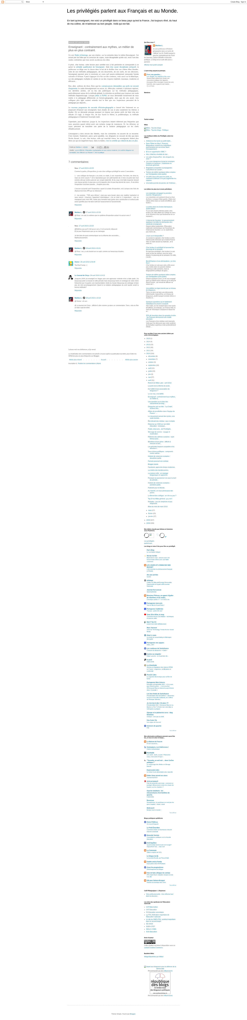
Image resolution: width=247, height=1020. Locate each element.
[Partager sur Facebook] (105, 147)
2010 (148, 353)
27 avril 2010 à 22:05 (86, 168)
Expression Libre (153, 770)
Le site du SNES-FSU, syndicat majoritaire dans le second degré (160, 920)
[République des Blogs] (160, 993)
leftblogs (150, 580)
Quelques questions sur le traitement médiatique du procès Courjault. (159, 303)
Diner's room (151, 635)
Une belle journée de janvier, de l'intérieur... (161, 183)
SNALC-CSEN (151, 929)
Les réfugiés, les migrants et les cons (158, 76)
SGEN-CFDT (150, 926)
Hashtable (150, 753)
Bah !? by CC (151, 622)
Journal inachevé (152, 777)
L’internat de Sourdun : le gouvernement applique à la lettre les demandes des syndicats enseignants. (160, 222)
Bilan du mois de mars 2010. (158, 506)
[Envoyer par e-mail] (98, 147)
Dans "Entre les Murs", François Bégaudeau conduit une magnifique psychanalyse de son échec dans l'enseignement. (158, 146)
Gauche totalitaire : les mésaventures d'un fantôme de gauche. (158, 793)
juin (149, 374)
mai (149, 377)
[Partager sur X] (103, 147)
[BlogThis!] (100, 147)
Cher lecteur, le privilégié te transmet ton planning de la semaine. (160, 248)
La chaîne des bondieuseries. (158, 470)
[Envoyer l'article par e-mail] (92, 147)
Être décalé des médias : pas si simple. (161, 421)
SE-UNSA (149, 924)
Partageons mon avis (154, 603)
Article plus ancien (131, 360)
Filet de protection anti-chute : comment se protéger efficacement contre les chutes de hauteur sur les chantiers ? (160, 785)
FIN (148, 728)
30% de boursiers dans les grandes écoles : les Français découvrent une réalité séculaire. (161, 317)
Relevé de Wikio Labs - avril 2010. (160, 383)
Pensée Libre (151, 675)
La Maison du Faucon (154, 742)
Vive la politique (99, 152)
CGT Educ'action (152, 907)
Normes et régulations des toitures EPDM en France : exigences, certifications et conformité (160, 669)
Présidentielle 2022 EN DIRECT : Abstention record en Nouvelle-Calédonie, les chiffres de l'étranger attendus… (160, 697)
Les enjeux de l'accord (154, 722)
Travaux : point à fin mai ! (154, 611)
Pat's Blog (150, 550)
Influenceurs (168, 971)
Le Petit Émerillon (153, 828)
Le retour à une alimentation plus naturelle (160, 772)
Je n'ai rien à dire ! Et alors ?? (157, 703)
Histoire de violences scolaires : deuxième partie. (159, 457)
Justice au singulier (154, 654)
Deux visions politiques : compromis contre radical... (160, 452)
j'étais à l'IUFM (100, 96)
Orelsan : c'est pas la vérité (155, 716)
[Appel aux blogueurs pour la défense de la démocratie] (160, 969)
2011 (148, 350)
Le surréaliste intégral (153, 552)
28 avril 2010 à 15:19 (93, 298)
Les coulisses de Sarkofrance (158, 648)
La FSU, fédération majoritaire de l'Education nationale (157, 916)
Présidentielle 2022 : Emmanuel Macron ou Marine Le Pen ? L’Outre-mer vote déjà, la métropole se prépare (160, 707)
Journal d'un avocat (154, 590)
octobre (151, 362)
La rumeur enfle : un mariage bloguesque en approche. (158, 474)
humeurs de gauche (154, 726)
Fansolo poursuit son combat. (158, 461)
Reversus (150, 800)
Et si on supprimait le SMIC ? (156, 152)
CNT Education (151, 910)
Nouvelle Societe (153, 835)
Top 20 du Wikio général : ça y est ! (160, 499)
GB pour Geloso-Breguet (156, 880)
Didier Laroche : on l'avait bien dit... (157, 656)
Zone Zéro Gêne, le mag (155, 614)
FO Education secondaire (155, 912)
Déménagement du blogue (155, 869)
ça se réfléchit (79, 150)
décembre (152, 356)
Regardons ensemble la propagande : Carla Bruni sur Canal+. (159, 169)
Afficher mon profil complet (153, 65)
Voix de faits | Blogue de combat (158, 873)
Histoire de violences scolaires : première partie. (159, 484)
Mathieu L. (78, 212)
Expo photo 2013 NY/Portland (156, 863)
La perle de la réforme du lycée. (159, 386)
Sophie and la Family (154, 862)
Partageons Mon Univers (156, 682)
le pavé (149, 660)
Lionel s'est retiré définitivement (156, 624)
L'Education (88, 150)
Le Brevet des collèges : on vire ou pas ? (162, 496)
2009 (148, 520)
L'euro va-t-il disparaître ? (155, 236)
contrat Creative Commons (153, 948)
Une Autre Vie (152, 720)
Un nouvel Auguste (152, 824)
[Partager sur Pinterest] (108, 147)
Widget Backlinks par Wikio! (153, 957)
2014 (148, 341)
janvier (150, 516)
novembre (152, 359)
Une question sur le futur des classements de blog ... (158, 402)
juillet (150, 371)
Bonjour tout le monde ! (154, 810)
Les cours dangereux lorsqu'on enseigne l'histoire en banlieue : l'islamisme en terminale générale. (160, 163)
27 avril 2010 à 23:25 (86, 226)
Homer (77, 262)
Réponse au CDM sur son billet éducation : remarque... (159, 425)
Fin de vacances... (152, 743)
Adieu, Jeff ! (150, 644)
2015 (148, 338)
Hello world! (150, 661)
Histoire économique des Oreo (156, 882)
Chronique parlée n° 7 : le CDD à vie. (158, 599)
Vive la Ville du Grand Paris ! (155, 605)
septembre (152, 365)
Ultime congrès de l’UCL (154, 852)
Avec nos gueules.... (154, 74)
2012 (148, 347)
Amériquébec (152, 843)
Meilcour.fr (151, 808)
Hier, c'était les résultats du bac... (157, 154)
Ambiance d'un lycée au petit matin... (158, 141)
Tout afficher (173, 730)
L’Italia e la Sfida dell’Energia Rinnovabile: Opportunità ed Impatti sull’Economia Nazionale (159, 584)
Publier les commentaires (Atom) (89, 363)
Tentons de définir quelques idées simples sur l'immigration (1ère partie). (160, 173)
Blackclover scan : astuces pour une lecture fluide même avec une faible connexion (158, 559)
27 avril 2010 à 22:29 (93, 212)
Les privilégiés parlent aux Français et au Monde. (122, 11)
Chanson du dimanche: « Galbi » (157, 650)
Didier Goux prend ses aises (157, 775)
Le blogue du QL (152, 856)
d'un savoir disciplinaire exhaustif (123, 67)
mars (150, 510)
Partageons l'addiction (155, 609)
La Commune (152, 850)
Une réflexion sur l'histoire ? (85, 152)
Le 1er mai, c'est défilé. (156, 394)
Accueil (103, 360)
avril (150, 380)
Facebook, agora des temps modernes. (161, 467)
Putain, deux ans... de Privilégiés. (159, 429)
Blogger (132, 1014)
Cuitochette (150, 797)
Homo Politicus (152, 822)
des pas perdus (152, 575)
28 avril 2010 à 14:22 (97, 275)
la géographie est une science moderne (105, 150)
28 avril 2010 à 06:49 (87, 262)
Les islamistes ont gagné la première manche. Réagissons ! (159, 194)
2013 (148, 344)
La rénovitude (152, 665)
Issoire (149, 577)
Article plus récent (75, 360)
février (150, 513)
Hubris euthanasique (153, 749)
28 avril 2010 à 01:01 (93, 248)
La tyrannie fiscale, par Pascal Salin (158, 858)
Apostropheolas (152, 592)
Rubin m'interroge (81, 55)
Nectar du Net (152, 556)
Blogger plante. (153, 464)
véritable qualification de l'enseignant (90, 67)
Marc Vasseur (152, 628)
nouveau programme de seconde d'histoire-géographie (92, 107)
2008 (148, 523)
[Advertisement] (101, 32)
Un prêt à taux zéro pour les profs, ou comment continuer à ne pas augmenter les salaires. (161, 178)
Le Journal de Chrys (82, 275)
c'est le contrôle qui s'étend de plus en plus (122, 141)
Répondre (78, 205)
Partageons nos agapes (155, 643)
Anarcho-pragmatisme (155, 867)
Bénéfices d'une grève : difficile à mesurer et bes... (159, 442)
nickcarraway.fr (152, 781)
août (150, 368)
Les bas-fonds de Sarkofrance (158, 694)
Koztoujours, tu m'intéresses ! (158, 747)
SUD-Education (151, 932)
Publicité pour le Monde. (156, 488)
